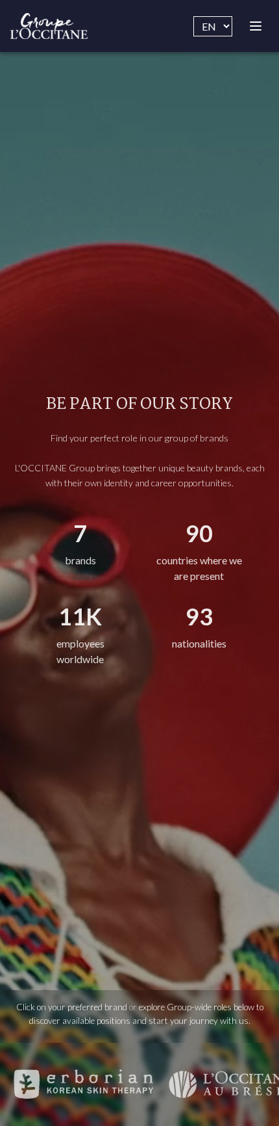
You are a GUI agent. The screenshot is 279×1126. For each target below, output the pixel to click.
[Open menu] (256, 26)
